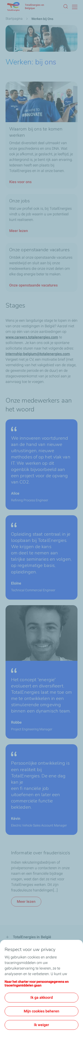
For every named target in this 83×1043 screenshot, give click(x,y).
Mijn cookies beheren (41, 1011)
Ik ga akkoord (41, 997)
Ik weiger (41, 1025)
